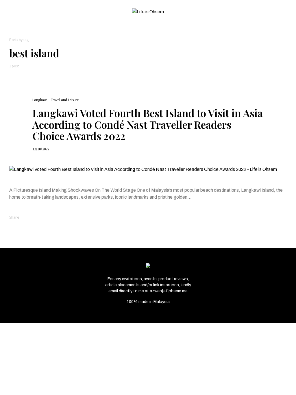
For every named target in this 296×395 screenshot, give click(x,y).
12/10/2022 (40, 149)
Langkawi (39, 99)
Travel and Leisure (65, 99)
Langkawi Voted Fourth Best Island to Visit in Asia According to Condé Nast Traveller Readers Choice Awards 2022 (147, 124)
